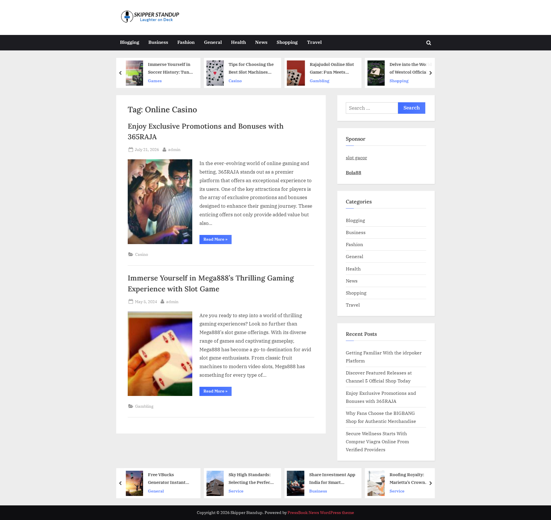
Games (155, 80)
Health (238, 42)
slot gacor (356, 157)
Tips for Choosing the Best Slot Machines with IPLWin (250, 68)
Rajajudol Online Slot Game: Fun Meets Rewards (332, 68)
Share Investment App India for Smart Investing (332, 479)
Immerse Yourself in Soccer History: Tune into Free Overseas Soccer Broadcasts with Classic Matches (170, 68)
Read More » (217, 240)
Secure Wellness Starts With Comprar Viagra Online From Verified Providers (377, 441)
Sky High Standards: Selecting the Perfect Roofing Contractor (250, 479)
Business (158, 42)
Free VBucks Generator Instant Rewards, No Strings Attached (169, 479)
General (213, 42)
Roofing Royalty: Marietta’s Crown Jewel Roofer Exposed (412, 479)
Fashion (186, 42)
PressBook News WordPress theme (321, 512)
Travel (314, 42)
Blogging (129, 42)
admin (174, 149)
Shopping (287, 42)
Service (235, 490)
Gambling (319, 80)
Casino (235, 80)
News (261, 42)
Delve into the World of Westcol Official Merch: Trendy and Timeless (410, 68)
